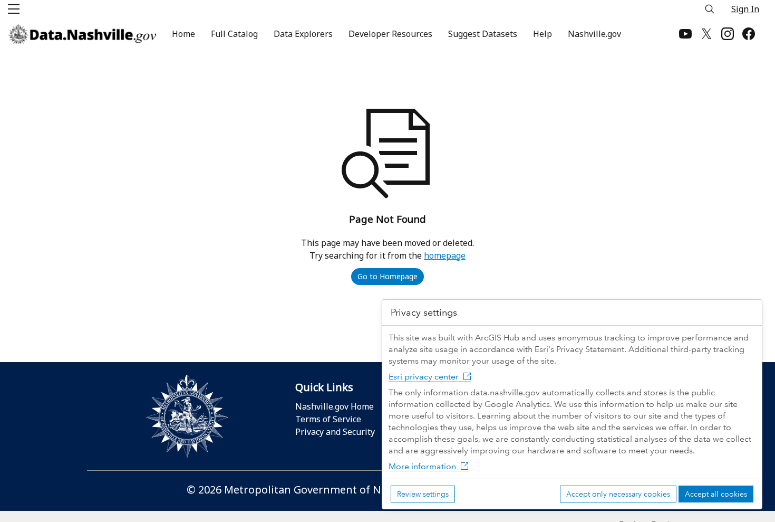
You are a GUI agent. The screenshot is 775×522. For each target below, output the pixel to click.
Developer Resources (390, 34)
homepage (445, 255)
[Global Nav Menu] (14, 9)
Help (542, 34)
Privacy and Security (335, 432)
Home (183, 34)
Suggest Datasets (482, 34)
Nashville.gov (594, 34)
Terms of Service (328, 419)
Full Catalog (234, 34)
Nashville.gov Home (334, 406)
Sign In (745, 9)
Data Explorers (303, 34)
